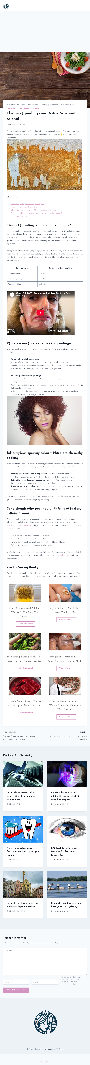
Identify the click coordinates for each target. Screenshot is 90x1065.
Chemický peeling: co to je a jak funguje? (27, 204)
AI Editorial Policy (45, 1062)
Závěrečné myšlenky (19, 217)
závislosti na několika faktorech (19, 526)
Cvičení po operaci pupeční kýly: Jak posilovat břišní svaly (68, 736)
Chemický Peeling (15, 108)
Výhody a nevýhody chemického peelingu (27, 207)
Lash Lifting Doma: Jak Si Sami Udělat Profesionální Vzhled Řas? (21, 796)
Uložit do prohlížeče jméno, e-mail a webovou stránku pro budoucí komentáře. (73, 979)
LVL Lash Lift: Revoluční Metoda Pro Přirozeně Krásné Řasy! (64, 851)
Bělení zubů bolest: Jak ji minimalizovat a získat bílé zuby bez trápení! (66, 796)
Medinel (12, 124)
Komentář (8, 950)
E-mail (36, 982)
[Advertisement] (45, 29)
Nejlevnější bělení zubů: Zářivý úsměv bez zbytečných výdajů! (23, 851)
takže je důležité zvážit (62, 555)
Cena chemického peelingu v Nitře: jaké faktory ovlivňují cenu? (36, 213)
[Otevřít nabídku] (85, 5)
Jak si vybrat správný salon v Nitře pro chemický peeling (33, 210)
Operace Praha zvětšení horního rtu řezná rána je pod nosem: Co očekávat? (22, 736)
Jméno (7, 982)
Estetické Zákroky (32, 108)
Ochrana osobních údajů (53, 1049)
